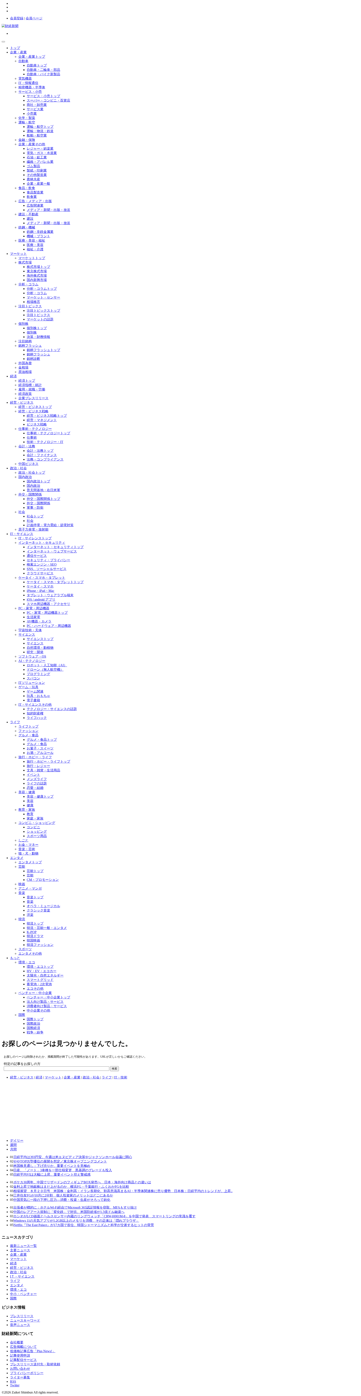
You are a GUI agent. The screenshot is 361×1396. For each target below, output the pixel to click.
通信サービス (37, 555)
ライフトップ (28, 726)
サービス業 (35, 109)
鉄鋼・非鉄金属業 (40, 232)
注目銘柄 (25, 341)
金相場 (23, 367)
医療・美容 (35, 245)
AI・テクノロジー (31, 661)
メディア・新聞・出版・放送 (48, 210)
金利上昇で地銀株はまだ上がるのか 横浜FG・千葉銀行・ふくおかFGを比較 (71, 1186)
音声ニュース (20, 1325)
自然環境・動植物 (40, 647)
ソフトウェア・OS (32, 656)
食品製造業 (35, 192)
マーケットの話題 (40, 319)
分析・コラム (28, 284)
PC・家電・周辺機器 (33, 608)
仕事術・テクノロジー (35, 429)
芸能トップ (35, 871)
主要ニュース (20, 1250)
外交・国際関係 (30, 494)
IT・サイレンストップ (35, 538)
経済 (13, 376)
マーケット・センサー (43, 297)
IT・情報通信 (28, 83)
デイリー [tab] (16, 1140)
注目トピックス (30, 306)
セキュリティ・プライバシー (48, 560)
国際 (21, 1015)
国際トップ (35, 1019)
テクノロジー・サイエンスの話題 (52, 709)
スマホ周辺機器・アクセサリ (48, 604)
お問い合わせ (20, 1368)
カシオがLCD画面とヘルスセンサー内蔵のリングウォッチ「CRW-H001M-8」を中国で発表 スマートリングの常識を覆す (104, 1216)
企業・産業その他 (31, 144)
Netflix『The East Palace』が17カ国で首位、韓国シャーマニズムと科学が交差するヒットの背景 (83, 1225)
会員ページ (34, 18)
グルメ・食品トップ (42, 739)
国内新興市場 (37, 280)
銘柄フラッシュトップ (43, 350)
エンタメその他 (30, 953)
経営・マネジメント (42, 420)
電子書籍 (33, 700)
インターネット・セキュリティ (41, 542)
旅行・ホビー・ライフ (35, 757)
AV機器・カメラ (39, 621)
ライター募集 (20, 1377)
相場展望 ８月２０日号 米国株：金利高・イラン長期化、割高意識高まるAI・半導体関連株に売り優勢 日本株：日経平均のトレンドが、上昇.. (123, 1191)
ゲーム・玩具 (28, 687)
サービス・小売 (30, 91)
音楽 (21, 893)
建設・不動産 (28, 214)
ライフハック (37, 717)
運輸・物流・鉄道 (40, 131)
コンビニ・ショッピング (36, 823)
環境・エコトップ (40, 966)
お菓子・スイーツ (40, 748)
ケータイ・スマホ (40, 586)
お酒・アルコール (40, 752)
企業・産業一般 (38, 183)
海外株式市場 (37, 275)
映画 (21, 884)
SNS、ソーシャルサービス (46, 569)
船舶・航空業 (37, 135)
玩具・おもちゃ (38, 696)
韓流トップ (35, 923)
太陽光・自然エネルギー (45, 975)
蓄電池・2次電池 (39, 984)
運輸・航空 (26, 122)
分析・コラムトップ (42, 288)
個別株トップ (37, 328)
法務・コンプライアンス (45, 459)
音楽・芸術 (26, 849)
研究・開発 (35, 652)
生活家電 (33, 617)
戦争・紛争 (35, 1032)
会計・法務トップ (40, 450)
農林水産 (33, 179)
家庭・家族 (35, 818)
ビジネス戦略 (37, 424)
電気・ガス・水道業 (42, 153)
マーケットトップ (31, 258)
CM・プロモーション (43, 879)
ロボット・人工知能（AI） (47, 665)
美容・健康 (26, 792)
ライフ (15, 722)
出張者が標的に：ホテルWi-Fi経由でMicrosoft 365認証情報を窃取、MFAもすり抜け (75, 1207)
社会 (21, 512)
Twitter (14, 1385)
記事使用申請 (20, 1355)
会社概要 (16, 1342)
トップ (15, 48)
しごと (23, 840)
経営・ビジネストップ (35, 407)
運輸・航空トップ (40, 126)
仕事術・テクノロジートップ (48, 433)
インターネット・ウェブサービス (52, 551)
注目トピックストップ (43, 310)
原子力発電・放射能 (33, 529)
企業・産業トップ (31, 56)
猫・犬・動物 (28, 853)
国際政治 (33, 1023)
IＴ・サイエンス (22, 1276)
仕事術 (32, 437)
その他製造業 (37, 175)
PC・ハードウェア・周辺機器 (49, 626)
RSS (13, 1381)
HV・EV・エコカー (41, 971)
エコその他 (35, 988)
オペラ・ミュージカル (43, 906)
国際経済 (33, 1028)
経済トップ (26, 380)
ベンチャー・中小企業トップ (48, 997)
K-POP (32, 932)
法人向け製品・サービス (45, 1001)
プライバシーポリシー (26, 1373)
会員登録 (16, 18)
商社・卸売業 (37, 105)
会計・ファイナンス (42, 455)
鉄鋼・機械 (26, 227)
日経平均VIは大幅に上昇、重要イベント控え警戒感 (51, 1174)
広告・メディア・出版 (35, 201)
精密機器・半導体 (31, 87)
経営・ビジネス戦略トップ (47, 415)
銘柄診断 (33, 358)
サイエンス (26, 634)
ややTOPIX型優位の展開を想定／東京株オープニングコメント (60, 1161)
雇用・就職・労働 (31, 389)
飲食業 (32, 196)
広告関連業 (35, 205)
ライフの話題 (37, 783)
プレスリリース (21, 1316)
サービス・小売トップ (43, 96)
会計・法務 (26, 446)
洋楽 (30, 914)
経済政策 (25, 393)
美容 (30, 801)
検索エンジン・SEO (42, 564)
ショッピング (37, 831)
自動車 (23, 61)
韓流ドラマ (35, 936)
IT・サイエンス (21, 534)
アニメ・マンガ (30, 888)
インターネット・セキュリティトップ (55, 547)
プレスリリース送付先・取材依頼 (35, 1364)
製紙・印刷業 (37, 170)
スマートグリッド (40, 980)
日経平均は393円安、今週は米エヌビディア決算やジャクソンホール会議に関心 (72, 1157)
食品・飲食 (26, 188)
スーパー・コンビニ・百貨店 (48, 100)
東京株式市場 (37, 271)
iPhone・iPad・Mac (40, 591)
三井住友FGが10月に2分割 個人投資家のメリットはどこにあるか (63, 1195)
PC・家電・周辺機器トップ (47, 612)
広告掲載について (23, 1346)
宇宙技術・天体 (30, 630)
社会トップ (35, 516)
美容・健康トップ (40, 796)
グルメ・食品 (28, 735)
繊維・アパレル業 (40, 161)
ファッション (28, 731)
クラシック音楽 (38, 910)
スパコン (33, 678)
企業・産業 (18, 52)
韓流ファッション (40, 945)
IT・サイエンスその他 (35, 704)
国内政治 (25, 477)
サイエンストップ (40, 639)
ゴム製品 (33, 166)
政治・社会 (18, 468)
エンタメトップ (30, 862)
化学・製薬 (26, 118)
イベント (33, 774)
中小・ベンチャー (23, 1294)
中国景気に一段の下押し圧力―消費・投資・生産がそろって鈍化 (61, 1199)
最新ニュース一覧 (23, 1246)
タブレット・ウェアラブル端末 (50, 595)
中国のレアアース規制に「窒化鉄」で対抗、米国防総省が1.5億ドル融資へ (69, 1212)
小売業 (32, 113)
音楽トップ (35, 897)
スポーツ (25, 949)
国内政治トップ (38, 481)
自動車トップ (37, 65)
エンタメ (16, 858)
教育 (30, 814)
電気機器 (25, 78)
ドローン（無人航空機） (45, 669)
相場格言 (33, 302)
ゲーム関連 (35, 691)
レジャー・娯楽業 (40, 148)
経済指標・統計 (30, 385)
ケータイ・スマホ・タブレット (41, 577)
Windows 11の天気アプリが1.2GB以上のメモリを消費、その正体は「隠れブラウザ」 (76, 1220)
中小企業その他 (38, 1010)
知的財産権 (35, 713)
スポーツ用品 (37, 836)
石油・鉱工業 (37, 157)
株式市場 (25, 262)
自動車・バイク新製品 (43, 74)
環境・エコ (26, 962)
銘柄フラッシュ (30, 345)
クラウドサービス (40, 573)
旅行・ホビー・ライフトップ (48, 761)
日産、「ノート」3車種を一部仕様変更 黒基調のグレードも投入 (62, 1170)
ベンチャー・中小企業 (35, 993)
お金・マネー (28, 844)
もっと (15, 958)
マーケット (18, 253)
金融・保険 (26, 140)
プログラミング (38, 674)
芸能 (21, 866)
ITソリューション (31, 682)
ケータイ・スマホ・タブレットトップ (55, 582)
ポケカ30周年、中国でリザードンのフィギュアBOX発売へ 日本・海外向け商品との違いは (82, 1182)
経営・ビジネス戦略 (33, 411)
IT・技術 (120, 1077)
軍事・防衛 (35, 507)
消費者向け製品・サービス (47, 1006)
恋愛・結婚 (35, 788)
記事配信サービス (23, 1360)
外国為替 (25, 363)
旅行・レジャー (38, 766)
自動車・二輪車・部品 (43, 70)
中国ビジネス (28, 464)
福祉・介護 (35, 249)
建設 (30, 218)
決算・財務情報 (38, 337)
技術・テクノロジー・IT (45, 442)
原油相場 (25, 372)
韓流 (21, 919)
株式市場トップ (38, 267)
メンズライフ (37, 779)
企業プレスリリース (33, 398)
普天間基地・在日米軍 (43, 490)
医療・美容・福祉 (31, 240)
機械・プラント (38, 236)
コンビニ (33, 827)
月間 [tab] (13, 1149)
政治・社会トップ (31, 472)
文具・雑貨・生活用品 (43, 770)
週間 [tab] (13, 1145)
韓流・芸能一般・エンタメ (47, 928)
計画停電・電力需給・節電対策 (50, 525)
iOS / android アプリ (41, 599)
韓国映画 (33, 940)
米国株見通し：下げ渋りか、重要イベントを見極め (51, 1166)
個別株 (23, 323)
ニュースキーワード (25, 1320)
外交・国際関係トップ (43, 499)
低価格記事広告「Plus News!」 (32, 1351)
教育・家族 (26, 809)
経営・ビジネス (21, 402)
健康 (30, 805)
